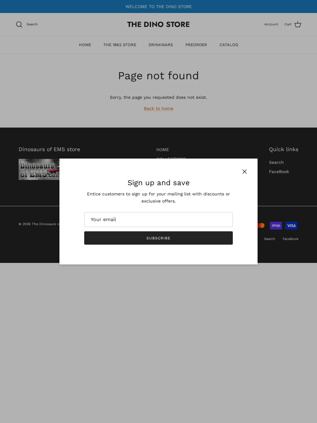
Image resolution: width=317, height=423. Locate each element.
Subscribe (158, 238)
